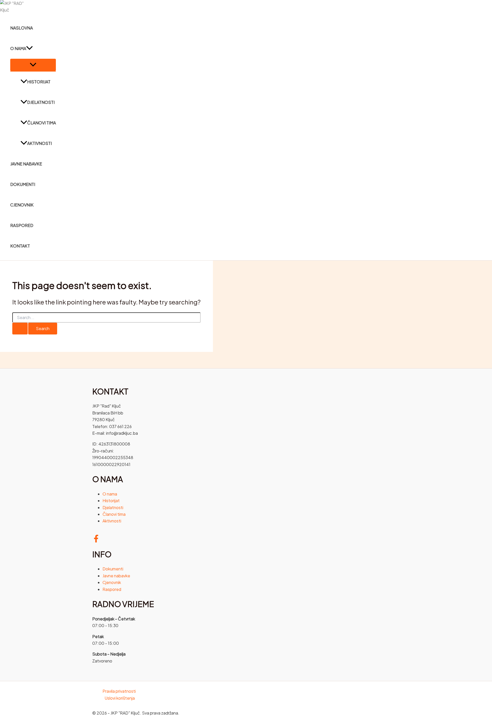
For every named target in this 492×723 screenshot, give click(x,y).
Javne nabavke (26, 163)
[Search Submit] (20, 328)
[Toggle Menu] (33, 65)
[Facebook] (96, 540)
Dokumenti (22, 184)
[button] (29, 48)
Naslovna (21, 28)
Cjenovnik (22, 204)
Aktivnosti (39, 143)
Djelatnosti (41, 102)
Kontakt (20, 246)
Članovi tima (41, 122)
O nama (18, 48)
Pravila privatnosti (119, 691)
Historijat (38, 81)
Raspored (21, 225)
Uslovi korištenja (120, 698)
